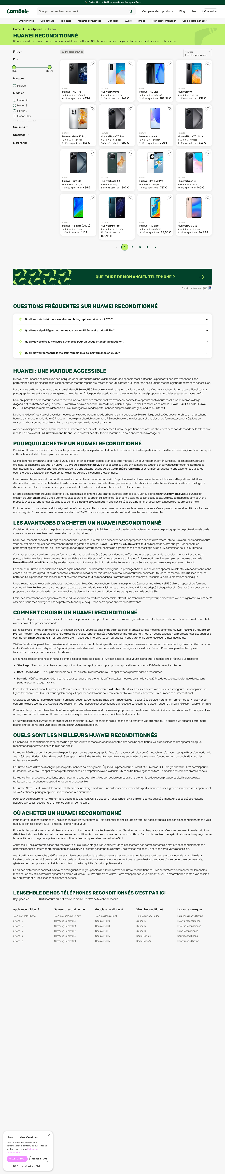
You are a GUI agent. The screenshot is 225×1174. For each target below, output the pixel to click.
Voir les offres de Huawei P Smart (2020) (78, 215)
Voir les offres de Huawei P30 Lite (155, 215)
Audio (128, 20)
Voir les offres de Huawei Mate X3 (117, 170)
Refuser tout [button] (39, 1158)
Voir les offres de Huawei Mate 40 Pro (155, 170)
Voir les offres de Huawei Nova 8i (194, 170)
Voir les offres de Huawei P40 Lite (155, 81)
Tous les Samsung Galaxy (67, 915)
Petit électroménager (164, 20)
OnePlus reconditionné (189, 925)
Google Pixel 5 (102, 941)
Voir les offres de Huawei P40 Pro (117, 81)
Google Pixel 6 (102, 935)
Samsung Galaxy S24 (65, 925)
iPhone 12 (18, 941)
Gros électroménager (195, 20)
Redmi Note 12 (143, 941)
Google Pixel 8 (102, 925)
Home (17, 29)
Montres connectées (89, 20)
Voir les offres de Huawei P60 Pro (78, 81)
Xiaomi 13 (141, 930)
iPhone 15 (18, 925)
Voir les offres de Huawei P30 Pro (117, 217)
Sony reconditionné (187, 935)
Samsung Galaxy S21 (65, 941)
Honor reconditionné (188, 941)
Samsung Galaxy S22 (65, 935)
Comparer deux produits (157, 11)
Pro (194, 11)
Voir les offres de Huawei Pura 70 (78, 170)
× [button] (49, 1135)
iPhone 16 (18, 920)
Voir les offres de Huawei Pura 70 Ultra (194, 125)
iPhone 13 (18, 935)
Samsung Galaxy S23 (65, 930)
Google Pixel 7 (102, 930)
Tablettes (66, 20)
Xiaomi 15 (141, 920)
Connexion (210, 11)
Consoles (113, 20)
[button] (35, 59)
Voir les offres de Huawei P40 (194, 81)
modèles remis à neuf (129, 468)
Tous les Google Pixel (106, 915)
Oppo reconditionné (187, 930)
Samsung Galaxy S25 (65, 920)
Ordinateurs (47, 20)
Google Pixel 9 (102, 920)
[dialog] (28, 1151)
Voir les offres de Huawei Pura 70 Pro (117, 125)
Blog (182, 11)
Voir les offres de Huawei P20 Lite (194, 215)
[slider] (14, 67)
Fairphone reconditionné (190, 915)
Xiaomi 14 (141, 925)
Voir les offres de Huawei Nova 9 (155, 125)
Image (141, 20)
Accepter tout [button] (17, 1158)
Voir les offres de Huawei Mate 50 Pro (78, 125)
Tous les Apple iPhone (24, 915)
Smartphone (34, 29)
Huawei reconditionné (188, 920)
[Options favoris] (92, 63)
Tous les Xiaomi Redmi (147, 915)
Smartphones (26, 20)
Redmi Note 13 (143, 935)
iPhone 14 (18, 930)
